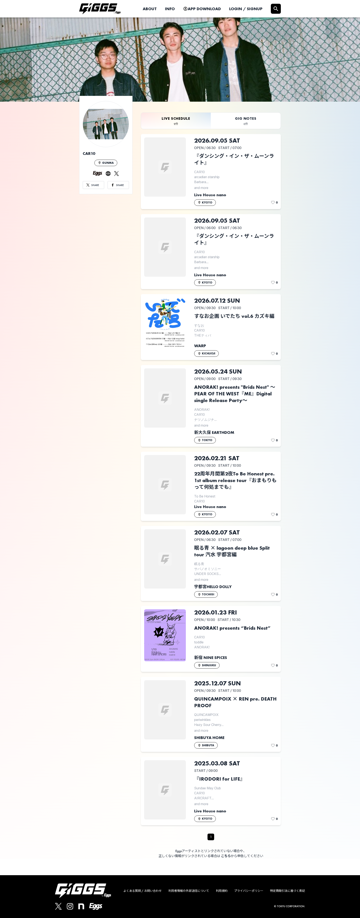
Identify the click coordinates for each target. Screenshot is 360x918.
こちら (226, 856)
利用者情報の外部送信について (188, 891)
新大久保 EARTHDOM (214, 432)
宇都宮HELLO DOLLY (213, 586)
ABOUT (150, 8)
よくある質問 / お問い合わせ (142, 891)
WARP (200, 345)
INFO (170, 8)
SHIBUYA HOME (209, 737)
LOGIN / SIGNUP (245, 8)
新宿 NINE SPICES (210, 657)
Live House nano (210, 194)
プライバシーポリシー (248, 891)
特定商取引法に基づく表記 (287, 891)
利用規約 (222, 891)
